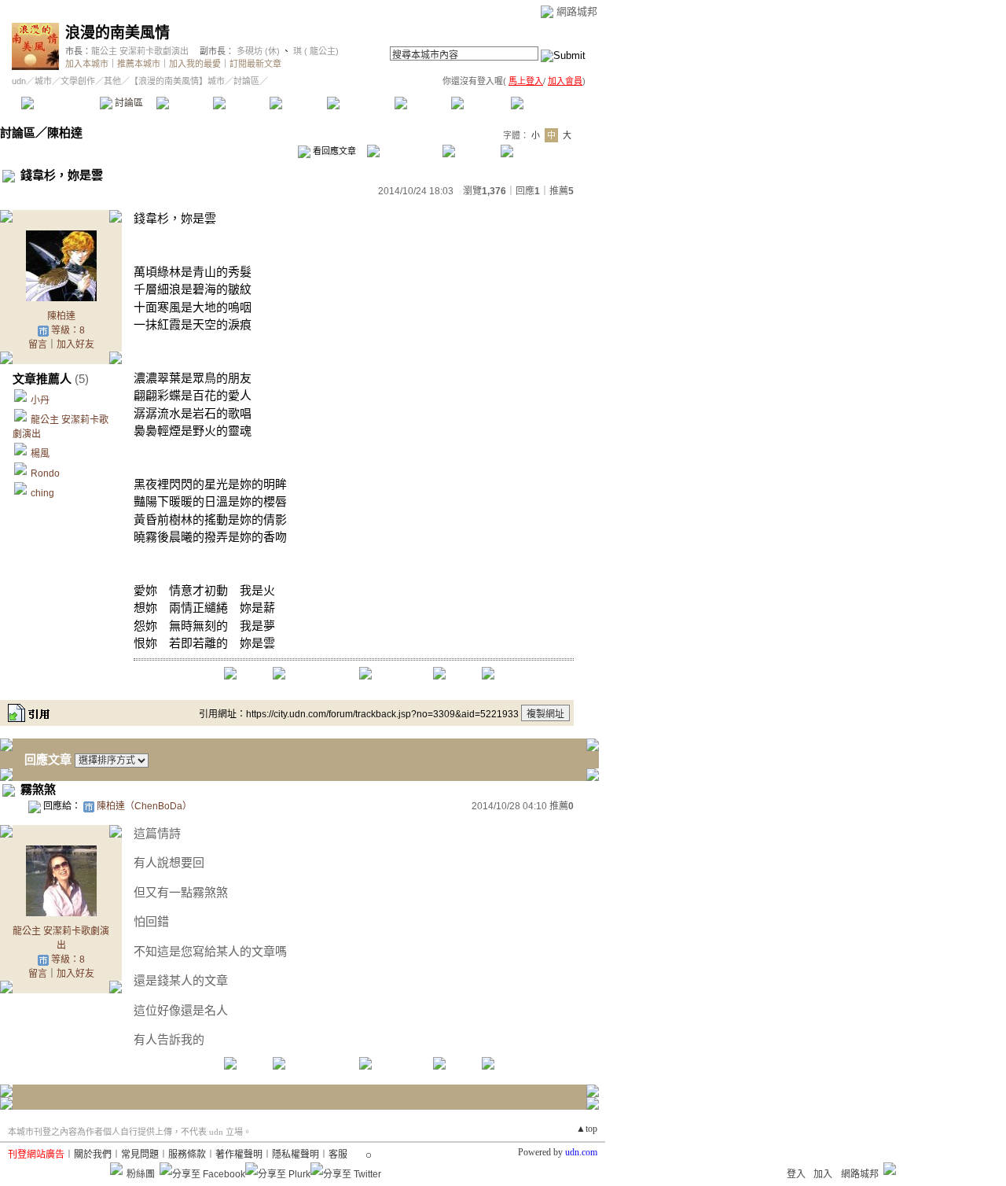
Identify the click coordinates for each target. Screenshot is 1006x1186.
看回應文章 (333, 151)
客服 (338, 1154)
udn (19, 81)
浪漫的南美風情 (117, 32)
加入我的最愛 (195, 63)
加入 (822, 1174)
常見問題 (140, 1154)
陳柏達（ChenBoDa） (144, 806)
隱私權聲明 (295, 1154)
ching (42, 493)
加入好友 (75, 344)
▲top (586, 1128)
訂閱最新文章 (255, 63)
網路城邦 (576, 11)
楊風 (40, 453)
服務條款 (187, 1154)
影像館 (297, 103)
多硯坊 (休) (258, 51)
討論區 (127, 103)
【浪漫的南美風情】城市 (177, 81)
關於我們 (93, 1154)
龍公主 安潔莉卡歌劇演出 (140, 51)
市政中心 (549, 103)
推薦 (561, 191)
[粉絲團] (116, 1168)
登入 (796, 1174)
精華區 (184, 103)
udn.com (581, 1152)
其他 (112, 81)
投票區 (241, 103)
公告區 (422, 103)
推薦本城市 (138, 63)
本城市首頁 (58, 103)
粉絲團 (141, 1174)
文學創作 (78, 81)
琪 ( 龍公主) (315, 51)
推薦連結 (360, 103)
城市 (43, 81)
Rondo (45, 473)
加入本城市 (86, 63)
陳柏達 (65, 132)
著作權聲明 (239, 1154)
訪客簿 (479, 103)
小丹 (40, 400)
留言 (37, 344)
